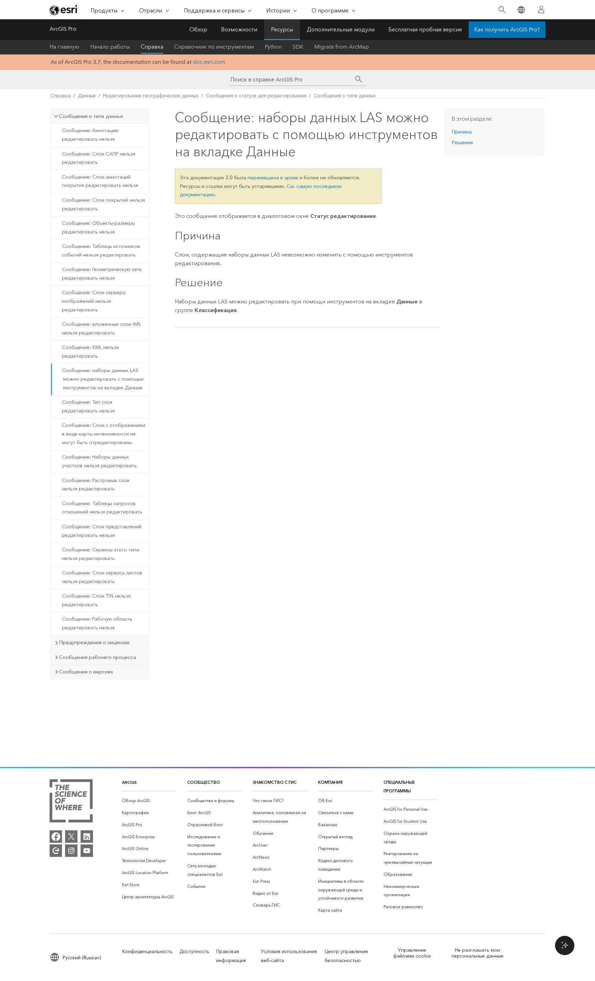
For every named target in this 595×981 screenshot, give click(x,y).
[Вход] (541, 9)
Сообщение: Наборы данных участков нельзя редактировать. (100, 461)
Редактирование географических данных (151, 96)
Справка (152, 46)
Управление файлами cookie (412, 953)
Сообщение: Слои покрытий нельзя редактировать (103, 204)
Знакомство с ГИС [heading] (274, 782)
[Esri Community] (56, 850)
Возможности (239, 29)
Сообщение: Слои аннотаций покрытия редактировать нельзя (100, 181)
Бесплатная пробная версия (425, 29)
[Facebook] (56, 836)
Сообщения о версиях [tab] (86, 672)
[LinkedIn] (87, 836)
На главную (64, 46)
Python (273, 46)
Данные (87, 96)
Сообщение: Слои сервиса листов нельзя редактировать (102, 577)
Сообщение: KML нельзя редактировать (90, 351)
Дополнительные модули (341, 29)
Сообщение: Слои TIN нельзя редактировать (96, 600)
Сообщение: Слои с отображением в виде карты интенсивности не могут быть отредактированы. (103, 434)
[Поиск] (501, 9)
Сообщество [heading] (203, 782)
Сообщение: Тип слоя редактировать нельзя (88, 406)
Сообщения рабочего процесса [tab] (97, 657)
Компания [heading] (330, 782)
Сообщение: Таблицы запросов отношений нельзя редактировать (102, 508)
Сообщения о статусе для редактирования (256, 96)
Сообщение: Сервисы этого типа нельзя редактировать (100, 554)
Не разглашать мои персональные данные (477, 953)
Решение (462, 142)
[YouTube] (87, 850)
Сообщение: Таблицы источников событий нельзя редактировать (101, 250)
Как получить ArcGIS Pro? (507, 29)
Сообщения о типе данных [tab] (91, 116)
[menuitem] (149, 801)
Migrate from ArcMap (341, 46)
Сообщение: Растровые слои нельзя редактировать (95, 485)
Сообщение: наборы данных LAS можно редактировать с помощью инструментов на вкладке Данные (103, 379)
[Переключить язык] (520, 9)
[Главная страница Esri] (64, 10)
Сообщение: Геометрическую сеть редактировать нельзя (102, 274)
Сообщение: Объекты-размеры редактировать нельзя (98, 227)
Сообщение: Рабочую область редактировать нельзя (97, 623)
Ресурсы (282, 29)
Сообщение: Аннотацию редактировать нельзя (90, 135)
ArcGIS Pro (63, 29)
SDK (298, 46)
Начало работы (110, 46)
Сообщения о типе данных (345, 96)
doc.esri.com (209, 62)
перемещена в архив (273, 177)
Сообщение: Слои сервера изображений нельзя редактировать (93, 301)
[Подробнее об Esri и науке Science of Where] (71, 802)
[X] (71, 836)
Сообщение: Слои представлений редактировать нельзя (102, 531)
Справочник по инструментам (214, 46)
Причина (461, 132)
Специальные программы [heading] (399, 786)
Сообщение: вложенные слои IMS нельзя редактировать (101, 328)
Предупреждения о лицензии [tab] (94, 642)
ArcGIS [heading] (129, 782)
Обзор (198, 29)
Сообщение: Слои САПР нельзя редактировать (98, 158)
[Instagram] (71, 850)
